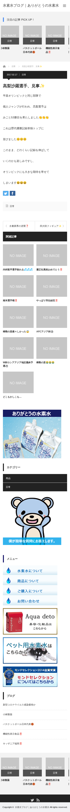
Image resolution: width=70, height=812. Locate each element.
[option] (19, 40)
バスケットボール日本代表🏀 (19, 50)
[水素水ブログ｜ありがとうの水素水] (31, 5)
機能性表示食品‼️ (40, 50)
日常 (19, 41)
